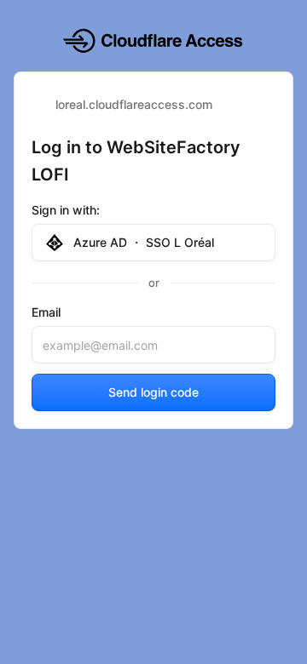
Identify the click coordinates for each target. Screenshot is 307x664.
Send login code (153, 392)
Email (46, 312)
